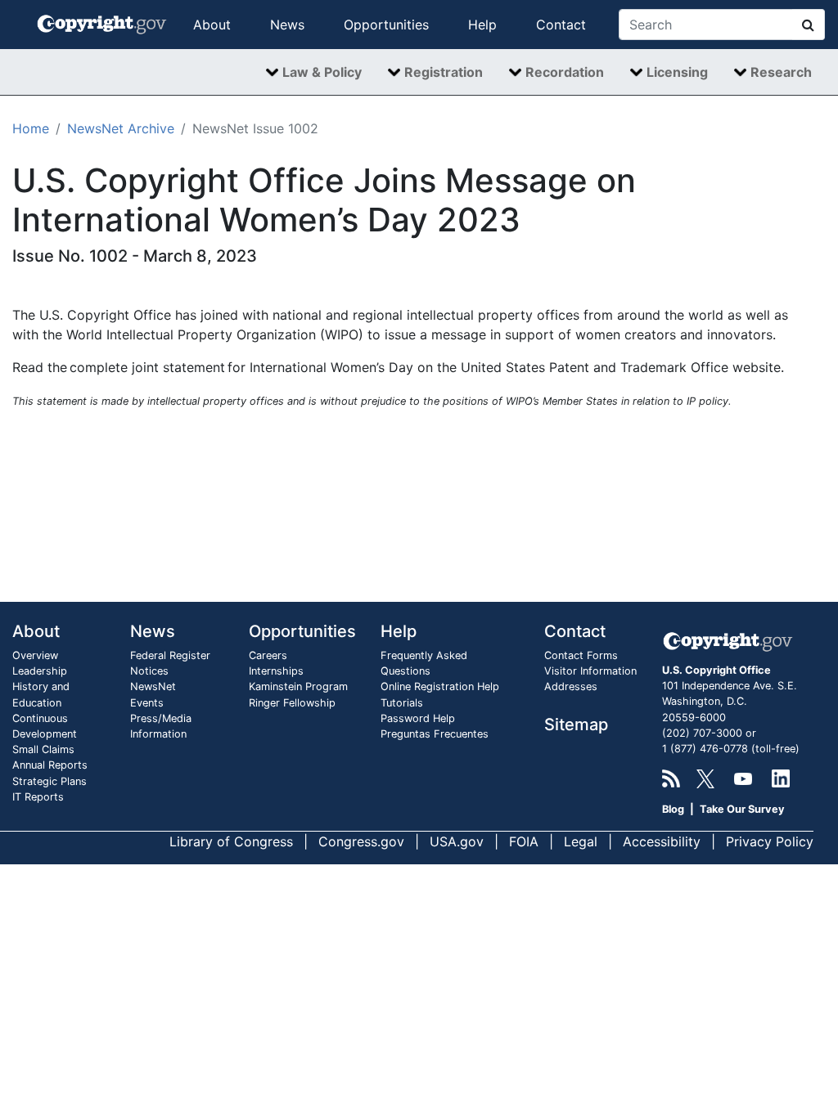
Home (30, 128)
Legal (580, 841)
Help (482, 24)
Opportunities (386, 24)
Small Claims (43, 749)
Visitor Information (590, 671)
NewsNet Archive (120, 128)
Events (147, 703)
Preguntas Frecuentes (435, 734)
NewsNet (153, 686)
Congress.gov (361, 841)
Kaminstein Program (298, 686)
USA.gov (457, 841)
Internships (276, 671)
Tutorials (402, 703)
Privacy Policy (769, 841)
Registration (443, 72)
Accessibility (662, 841)
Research (781, 72)
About (212, 24)
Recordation (564, 72)
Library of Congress (231, 841)
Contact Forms (581, 655)
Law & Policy (322, 72)
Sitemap (576, 724)
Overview (35, 655)
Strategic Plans (49, 781)
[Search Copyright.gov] (808, 24)
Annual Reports (50, 765)
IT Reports (38, 797)
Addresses (570, 686)
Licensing (677, 72)
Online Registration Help (440, 686)
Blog (673, 809)
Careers (268, 655)
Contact (561, 24)
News (287, 24)
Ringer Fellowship (292, 703)
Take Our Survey (742, 809)
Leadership (39, 671)
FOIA (523, 841)
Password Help (418, 718)
